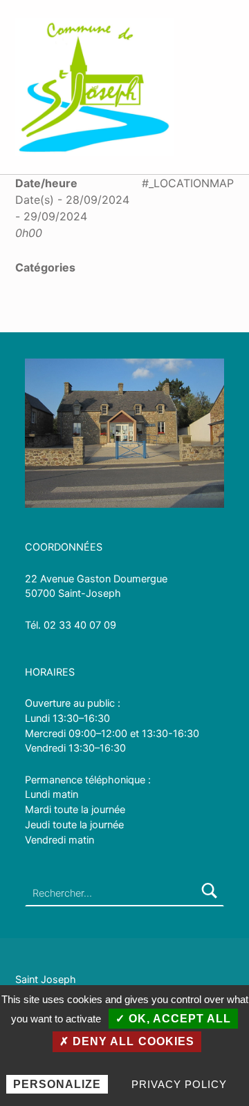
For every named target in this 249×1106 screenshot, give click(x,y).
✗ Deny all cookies (126, 1041)
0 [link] (47, 625)
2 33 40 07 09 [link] (83, 625)
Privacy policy (178, 1084)
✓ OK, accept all (173, 1018)
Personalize (57, 1084)
